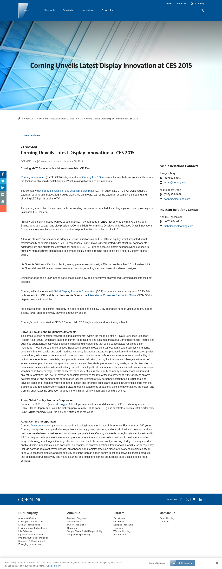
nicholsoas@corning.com (178, 226)
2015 (72, 118)
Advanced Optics (27, 518)
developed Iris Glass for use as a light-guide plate (65, 190)
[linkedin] (200, 499)
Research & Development (31, 541)
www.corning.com (42, 425)
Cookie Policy (53, 565)
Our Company (28, 513)
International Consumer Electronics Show (112, 295)
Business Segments (77, 518)
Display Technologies (29, 524)
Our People (119, 521)
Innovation (87, 10)
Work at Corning (121, 531)
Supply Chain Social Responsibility (84, 531)
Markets (68, 10)
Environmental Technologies (32, 528)
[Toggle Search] (202, 10)
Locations (118, 528)
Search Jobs (119, 534)
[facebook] (180, 499)
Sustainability (74, 521)
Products (50, 10)
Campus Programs (123, 524)
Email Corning (167, 518)
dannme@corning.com (177, 199)
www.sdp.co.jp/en (59, 404)
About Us (107, 10)
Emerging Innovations (29, 544)
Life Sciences (25, 531)
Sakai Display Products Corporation (74, 291)
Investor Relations (76, 524)
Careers (168, 3)
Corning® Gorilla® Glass (31, 521)
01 (79, 118)
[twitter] (187, 499)
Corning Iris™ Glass (93, 177)
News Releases (58, 118)
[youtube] (193, 499)
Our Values (119, 518)
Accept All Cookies (182, 563)
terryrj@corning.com (175, 182)
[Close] (216, 563)
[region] (111, 563)
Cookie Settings (157, 563)
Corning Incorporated (33, 177)
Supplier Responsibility (78, 534)
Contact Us (181, 3)
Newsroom (42, 118)
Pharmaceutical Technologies (33, 537)
